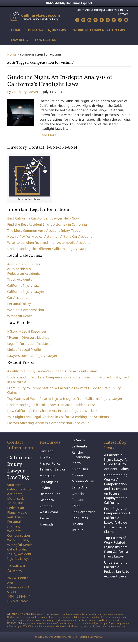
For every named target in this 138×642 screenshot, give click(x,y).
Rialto (76, 463)
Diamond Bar (50, 494)
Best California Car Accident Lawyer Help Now (43, 218)
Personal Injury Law (47, 30)
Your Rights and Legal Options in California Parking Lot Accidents (58, 417)
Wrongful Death (19, 316)
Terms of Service (53, 469)
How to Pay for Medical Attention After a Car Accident (49, 236)
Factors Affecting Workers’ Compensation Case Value (48, 423)
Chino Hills (80, 469)
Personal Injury (19, 303)
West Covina (49, 512)
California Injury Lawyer (25, 291)
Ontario (78, 494)
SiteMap (46, 457)
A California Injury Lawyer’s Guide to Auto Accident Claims (52, 371)
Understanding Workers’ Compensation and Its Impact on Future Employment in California (116, 489)
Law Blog (19, 40)
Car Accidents (17, 297)
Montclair (47, 476)
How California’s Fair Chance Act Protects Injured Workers (52, 410)
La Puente (79, 446)
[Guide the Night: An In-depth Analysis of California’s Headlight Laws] (20, 112)
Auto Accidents (19, 269)
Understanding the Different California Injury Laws (46, 248)
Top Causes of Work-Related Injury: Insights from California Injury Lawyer (64, 398)
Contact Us (45, 40)
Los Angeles (49, 482)
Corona (77, 475)
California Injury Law (23, 285)
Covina (45, 488)
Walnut (77, 530)
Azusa (44, 518)
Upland (77, 524)
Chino (76, 506)
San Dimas (80, 518)
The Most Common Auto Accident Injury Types (43, 230)
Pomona (46, 506)
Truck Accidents (19, 279)
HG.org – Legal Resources (27, 331)
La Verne (78, 440)
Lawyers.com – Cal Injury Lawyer (32, 355)
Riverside (47, 524)
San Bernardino (84, 512)
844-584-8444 (55, 3)
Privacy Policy (50, 463)
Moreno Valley (83, 481)
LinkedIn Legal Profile (24, 349)
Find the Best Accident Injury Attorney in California (47, 224)
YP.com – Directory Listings (28, 337)
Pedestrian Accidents (23, 273)
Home (16, 30)
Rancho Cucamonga (81, 454)
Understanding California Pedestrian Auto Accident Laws (51, 405)
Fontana (78, 499)
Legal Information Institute (28, 343)
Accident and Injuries (23, 264)
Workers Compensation (25, 310)
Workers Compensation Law (99, 30)
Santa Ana (79, 487)
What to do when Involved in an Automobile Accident (48, 242)
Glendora (47, 500)
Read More (48, 135)
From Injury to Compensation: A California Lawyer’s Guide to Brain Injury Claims (117, 520)
